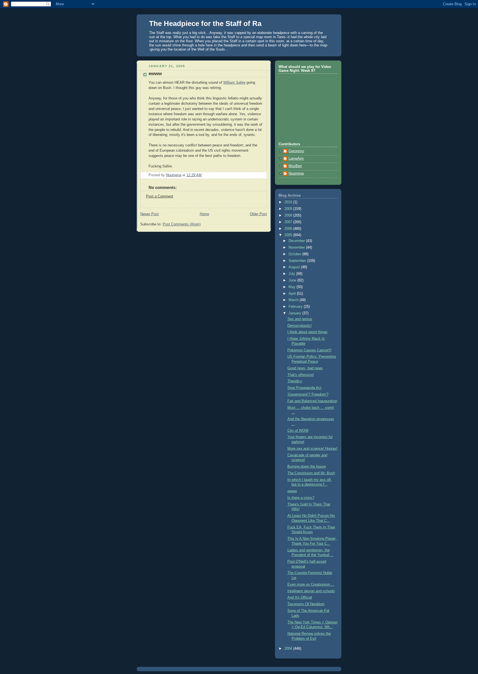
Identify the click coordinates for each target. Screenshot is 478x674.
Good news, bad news (305, 368)
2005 (288, 235)
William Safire (234, 83)
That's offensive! (300, 375)
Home (204, 214)
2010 (288, 202)
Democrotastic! (299, 326)
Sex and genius (299, 319)
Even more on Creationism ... (310, 584)
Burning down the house (306, 466)
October (295, 254)
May (293, 287)
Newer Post (149, 214)
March (294, 300)
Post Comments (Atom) (182, 224)
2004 (288, 649)
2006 (288, 229)
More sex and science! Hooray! (312, 449)
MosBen (295, 166)
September (298, 261)
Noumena (296, 173)
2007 (288, 222)
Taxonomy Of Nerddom (305, 604)
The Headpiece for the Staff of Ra (205, 23)
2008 (288, 215)
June (293, 280)
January (295, 313)
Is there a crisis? (300, 498)
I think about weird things (307, 332)
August (295, 267)
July (292, 274)
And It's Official (299, 597)
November (297, 247)
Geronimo (296, 151)
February (296, 307)
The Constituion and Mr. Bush (311, 473)
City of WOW (297, 431)
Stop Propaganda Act (304, 388)
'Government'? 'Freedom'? (307, 394)
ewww (292, 491)
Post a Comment (159, 196)
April (293, 294)
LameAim (296, 158)
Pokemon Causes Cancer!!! (309, 350)
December (297, 241)
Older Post (258, 214)
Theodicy (294, 381)
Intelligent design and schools (311, 591)
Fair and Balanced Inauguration (312, 401)
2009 (288, 209)
